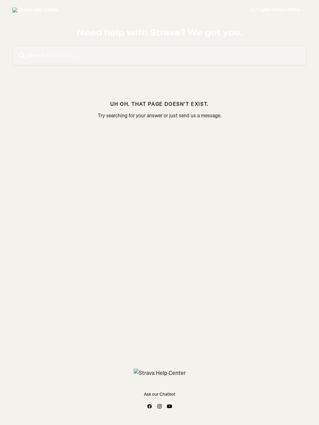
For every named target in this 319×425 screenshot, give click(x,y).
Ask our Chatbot (159, 394)
